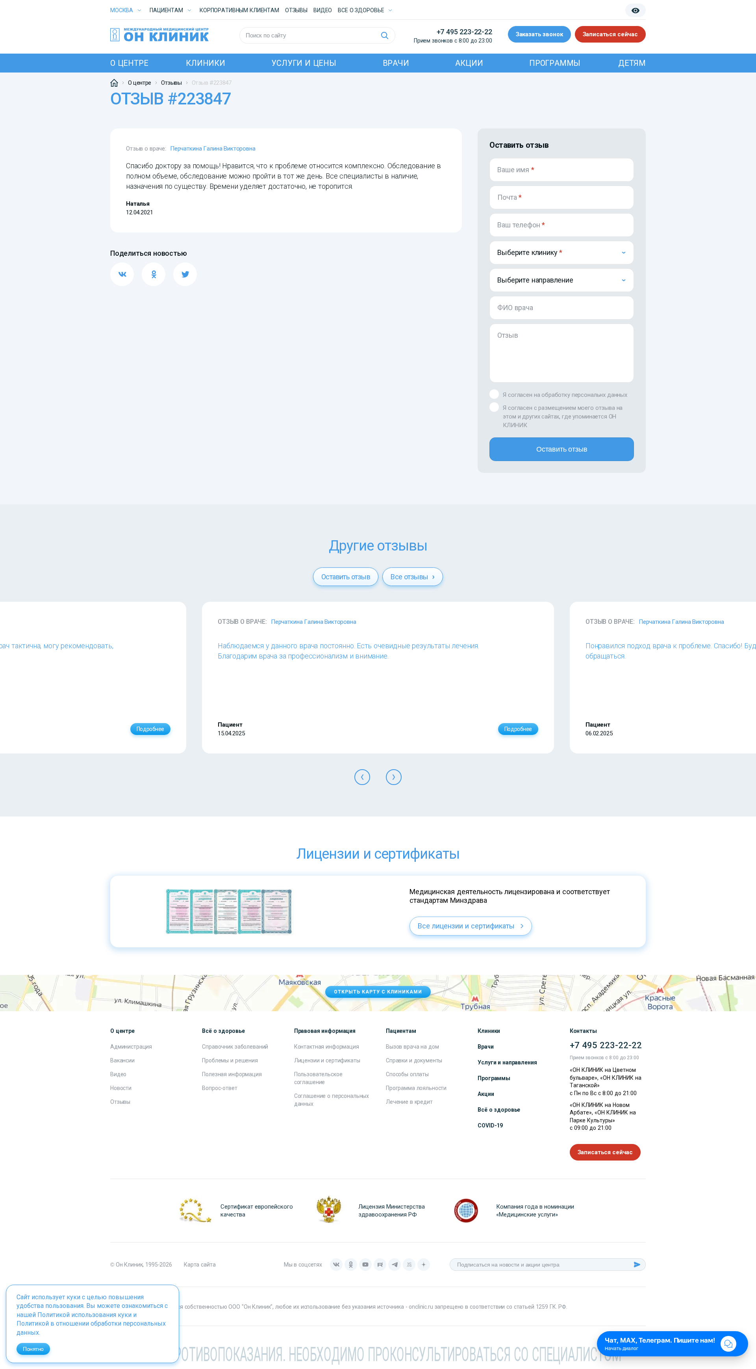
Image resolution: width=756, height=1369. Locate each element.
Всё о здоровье (499, 1110)
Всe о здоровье (361, 10)
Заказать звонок (539, 34)
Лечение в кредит (409, 1102)
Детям (632, 63)
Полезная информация (231, 1074)
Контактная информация (326, 1046)
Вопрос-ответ (219, 1088)
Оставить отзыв (561, 449)
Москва (121, 10)
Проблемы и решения (230, 1060)
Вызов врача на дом (412, 1046)
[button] (362, 777)
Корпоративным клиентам (239, 10)
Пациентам (166, 10)
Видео (118, 1074)
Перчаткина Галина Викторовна (213, 148)
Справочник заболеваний (235, 1046)
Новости (121, 1088)
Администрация (131, 1046)
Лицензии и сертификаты (327, 1060)
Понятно (33, 1349)
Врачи (396, 63)
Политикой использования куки (84, 1315)
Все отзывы (410, 577)
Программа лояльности (416, 1088)
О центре (129, 63)
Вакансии (122, 1060)
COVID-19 (490, 1125)
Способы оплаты (407, 1074)
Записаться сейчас (610, 34)
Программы (554, 63)
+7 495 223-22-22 (464, 32)
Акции (469, 63)
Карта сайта (199, 1264)
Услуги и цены (303, 63)
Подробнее (150, 729)
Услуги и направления (507, 1062)
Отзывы (296, 10)
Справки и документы (414, 1060)
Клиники (205, 63)
